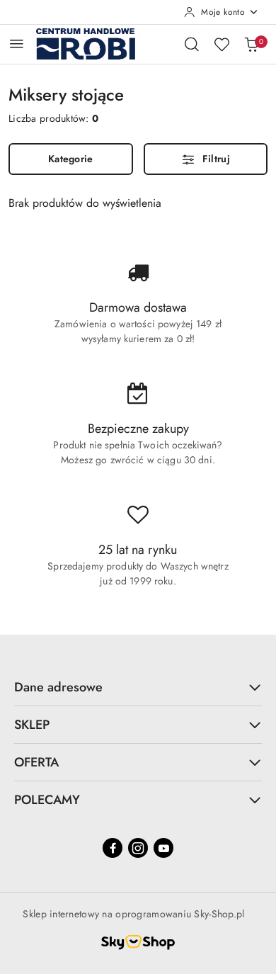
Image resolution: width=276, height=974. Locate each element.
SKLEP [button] (32, 724)
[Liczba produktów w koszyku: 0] (251, 43)
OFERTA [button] (36, 762)
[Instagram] (138, 848)
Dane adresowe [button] (58, 687)
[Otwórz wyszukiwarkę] (192, 43)
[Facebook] (112, 848)
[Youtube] (163, 848)
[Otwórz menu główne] (16, 43)
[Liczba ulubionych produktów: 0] (221, 43)
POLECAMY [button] (47, 800)
